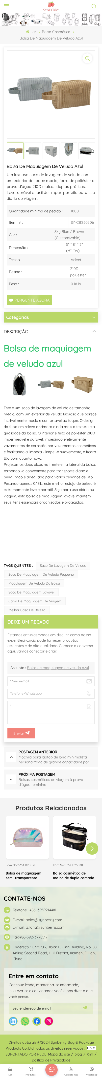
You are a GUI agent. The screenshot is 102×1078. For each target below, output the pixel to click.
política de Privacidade (51, 1060)
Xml (90, 1054)
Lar (33, 31)
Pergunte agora (32, 300)
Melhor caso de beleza (26, 610)
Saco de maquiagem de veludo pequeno (41, 574)
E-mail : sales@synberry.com (37, 919)
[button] (92, 848)
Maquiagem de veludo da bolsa (34, 583)
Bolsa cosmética (56, 31)
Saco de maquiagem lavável (31, 592)
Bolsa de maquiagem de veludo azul (58, 667)
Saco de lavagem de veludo (63, 565)
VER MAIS (27, 855)
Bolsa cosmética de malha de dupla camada (73, 875)
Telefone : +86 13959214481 (34, 910)
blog (78, 1054)
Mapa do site (59, 1054)
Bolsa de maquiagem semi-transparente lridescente (23, 875)
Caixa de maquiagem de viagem (34, 601)
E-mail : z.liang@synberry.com (39, 927)
